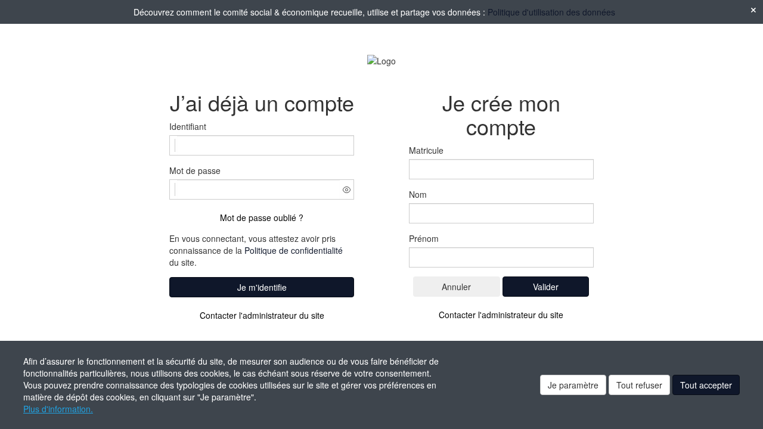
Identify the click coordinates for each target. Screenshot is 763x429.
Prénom (424, 238)
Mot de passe (195, 170)
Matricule (426, 150)
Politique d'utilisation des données (551, 12)
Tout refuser (639, 385)
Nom (418, 194)
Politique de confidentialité (293, 250)
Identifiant (187, 126)
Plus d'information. (58, 409)
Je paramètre (573, 385)
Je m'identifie (262, 287)
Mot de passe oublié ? (261, 217)
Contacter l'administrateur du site (262, 315)
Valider (546, 287)
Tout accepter (706, 385)
